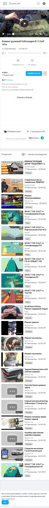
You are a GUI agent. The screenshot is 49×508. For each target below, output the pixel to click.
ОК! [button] (5, 502)
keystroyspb (30, 166)
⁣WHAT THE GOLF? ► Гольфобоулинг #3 (34, 465)
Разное (28, 173)
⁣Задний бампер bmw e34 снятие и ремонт (36, 370)
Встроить (32, 64)
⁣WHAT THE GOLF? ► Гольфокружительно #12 (35, 213)
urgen (5, 72)
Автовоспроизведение (37, 154)
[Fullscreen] (45, 34)
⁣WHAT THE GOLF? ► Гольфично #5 (34, 276)
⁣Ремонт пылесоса (33, 338)
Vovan (27, 217)
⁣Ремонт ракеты (32, 322)
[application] (24, 23)
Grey (27, 311)
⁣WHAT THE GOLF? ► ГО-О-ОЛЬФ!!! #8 (34, 260)
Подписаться (33, 73)
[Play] (3, 34)
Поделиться (18, 64)
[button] (44, 3)
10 (36, 33)
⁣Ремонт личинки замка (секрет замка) (35, 418)
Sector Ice (29, 201)
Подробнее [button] (10, 499)
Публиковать (35, 138)
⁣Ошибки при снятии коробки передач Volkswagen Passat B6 (35, 434)
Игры (28, 223)
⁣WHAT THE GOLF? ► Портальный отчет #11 (35, 228)
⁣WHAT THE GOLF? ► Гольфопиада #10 (34, 244)
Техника (9, 80)
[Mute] (41, 34)
